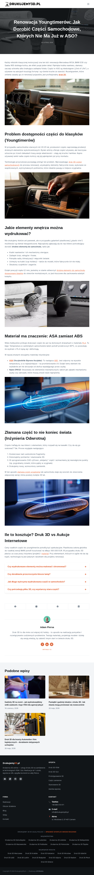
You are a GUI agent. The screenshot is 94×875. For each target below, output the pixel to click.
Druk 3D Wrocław (64, 853)
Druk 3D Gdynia (55, 857)
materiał (45, 553)
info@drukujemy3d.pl (60, 812)
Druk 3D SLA (53, 772)
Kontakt (6, 819)
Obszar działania (9, 806)
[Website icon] (51, 644)
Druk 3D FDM (54, 767)
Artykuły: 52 (47, 649)
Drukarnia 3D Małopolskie (79, 840)
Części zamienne (55, 780)
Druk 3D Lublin (23, 857)
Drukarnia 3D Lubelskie (37, 840)
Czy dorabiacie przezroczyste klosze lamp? (29, 574)
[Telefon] (10, 779)
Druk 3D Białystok (39, 857)
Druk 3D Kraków (31, 853)
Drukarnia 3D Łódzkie (58, 840)
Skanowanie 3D (55, 785)
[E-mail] (5, 779)
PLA (84, 343)
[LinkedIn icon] (47, 644)
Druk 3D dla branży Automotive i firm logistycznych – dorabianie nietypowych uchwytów (22, 742)
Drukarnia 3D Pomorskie (60, 844)
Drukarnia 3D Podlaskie (38, 844)
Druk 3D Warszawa (15, 853)
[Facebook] (15, 606)
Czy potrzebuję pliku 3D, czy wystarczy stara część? (33, 589)
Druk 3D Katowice (47, 853)
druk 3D (62, 74)
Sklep (5, 815)
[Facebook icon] (42, 644)
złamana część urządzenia (28, 472)
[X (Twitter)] (36, 606)
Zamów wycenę (54, 789)
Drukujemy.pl (11, 763)
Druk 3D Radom (70, 857)
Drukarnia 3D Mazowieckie (16, 844)
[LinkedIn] (78, 606)
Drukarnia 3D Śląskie (80, 844)
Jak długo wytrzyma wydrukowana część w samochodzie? (36, 581)
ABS (56, 360)
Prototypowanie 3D (56, 776)
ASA (11, 360)
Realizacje (6, 802)
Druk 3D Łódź (9, 857)
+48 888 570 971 (58, 805)
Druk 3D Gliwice (47, 862)
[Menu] (88, 4)
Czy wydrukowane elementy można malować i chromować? (37, 566)
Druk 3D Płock (84, 857)
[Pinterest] (57, 606)
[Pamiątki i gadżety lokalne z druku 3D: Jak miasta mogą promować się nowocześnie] (69, 687)
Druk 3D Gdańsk (80, 853)
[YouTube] (21, 779)
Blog (4, 810)
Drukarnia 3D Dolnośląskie (15, 840)
